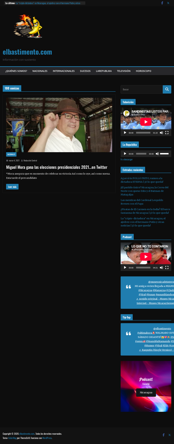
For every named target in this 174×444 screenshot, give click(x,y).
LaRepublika (104, 71)
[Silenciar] (161, 132)
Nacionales (39, 71)
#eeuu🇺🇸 (140, 341)
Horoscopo (143, 71)
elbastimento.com (27, 51)
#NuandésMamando (158, 341)
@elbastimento (162, 328)
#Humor (149, 345)
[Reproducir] (125, 132)
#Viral (142, 294)
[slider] (165, 153)
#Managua (159, 290)
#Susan (150, 294)
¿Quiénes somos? (16, 71)
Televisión (123, 71)
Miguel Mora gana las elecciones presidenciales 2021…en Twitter (56, 167)
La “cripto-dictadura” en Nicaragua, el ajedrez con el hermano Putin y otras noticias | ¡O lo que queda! (48, 4)
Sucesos (85, 71)
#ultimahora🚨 (146, 332)
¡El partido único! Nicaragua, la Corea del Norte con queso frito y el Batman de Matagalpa (144, 191)
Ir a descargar (127, 159)
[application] (146, 122)
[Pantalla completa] (167, 132)
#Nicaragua (145, 290)
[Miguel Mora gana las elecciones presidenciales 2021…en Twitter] (59, 125)
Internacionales (64, 71)
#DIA (166, 345)
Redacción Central (30, 160)
